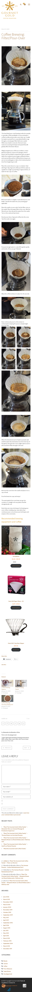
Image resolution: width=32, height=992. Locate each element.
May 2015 (6, 933)
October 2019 (7, 912)
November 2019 (7, 910)
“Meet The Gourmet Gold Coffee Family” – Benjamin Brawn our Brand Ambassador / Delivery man (16, 839)
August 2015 (6, 928)
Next (25, 748)
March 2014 (6, 946)
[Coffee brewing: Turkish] (21, 683)
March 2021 (6, 899)
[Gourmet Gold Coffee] (10, 10)
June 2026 (6, 897)
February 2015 (7, 941)
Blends (5, 961)
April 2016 (6, 925)
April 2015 (6, 935)
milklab (5, 861)
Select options (16, 565)
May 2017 (6, 917)
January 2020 (7, 907)
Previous (8, 748)
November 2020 (8, 902)
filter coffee (5, 739)
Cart (23, 3)
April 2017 (6, 920)
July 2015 (5, 930)
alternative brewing (11, 737)
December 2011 (7, 948)
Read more (16, 649)
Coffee (5, 966)
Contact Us (12, 983)
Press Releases (7, 969)
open (29, 4)
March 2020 (6, 904)
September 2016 (8, 923)
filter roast (12, 739)
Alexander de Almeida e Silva (11, 732)
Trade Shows (7, 971)
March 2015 (6, 938)
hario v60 (18, 739)
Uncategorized (12, 735)
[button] (8, 339)
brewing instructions (23, 737)
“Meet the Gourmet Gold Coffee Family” (14, 848)
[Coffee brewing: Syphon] (7, 683)
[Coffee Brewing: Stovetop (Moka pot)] (7, 698)
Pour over (10, 741)
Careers (5, 963)
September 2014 (8, 943)
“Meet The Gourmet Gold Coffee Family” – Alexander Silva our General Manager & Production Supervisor (14, 829)
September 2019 (8, 915)
